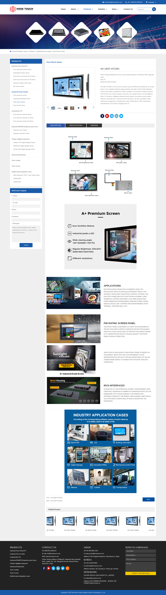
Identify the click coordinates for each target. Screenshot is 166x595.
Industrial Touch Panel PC (20, 66)
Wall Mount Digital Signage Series (23, 146)
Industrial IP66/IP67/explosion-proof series (25, 126)
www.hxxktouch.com (52, 556)
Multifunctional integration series (22, 172)
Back (148, 499)
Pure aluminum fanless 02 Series (23, 121)
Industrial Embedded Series (21, 98)
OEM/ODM (94, 125)
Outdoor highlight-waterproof (20, 139)
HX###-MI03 (17, 182)
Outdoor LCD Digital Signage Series (24, 142)
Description (55, 125)
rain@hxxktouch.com (53, 553)
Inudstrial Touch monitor (44, 51)
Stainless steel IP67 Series (21, 133)
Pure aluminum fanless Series (22, 114)
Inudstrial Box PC (17, 111)
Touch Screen (16, 166)
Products (87, 9)
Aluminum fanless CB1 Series (22, 83)
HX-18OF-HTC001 (56, 497)
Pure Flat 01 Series (59, 51)
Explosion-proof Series (20, 130)
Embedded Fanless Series (21, 73)
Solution (101, 9)
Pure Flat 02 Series (19, 105)
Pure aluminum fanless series (22, 69)
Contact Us (128, 9)
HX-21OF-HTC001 (56, 501)
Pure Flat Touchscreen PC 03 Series (24, 79)
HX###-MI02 (17, 178)
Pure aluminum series (20, 95)
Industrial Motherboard (19, 155)
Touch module (16, 160)
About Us (73, 11)
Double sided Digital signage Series (24, 149)
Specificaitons (75, 125)
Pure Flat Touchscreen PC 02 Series (24, 76)
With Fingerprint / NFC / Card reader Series (26, 175)
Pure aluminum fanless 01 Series (23, 118)
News (114, 9)
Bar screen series (18, 86)
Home (63, 9)
